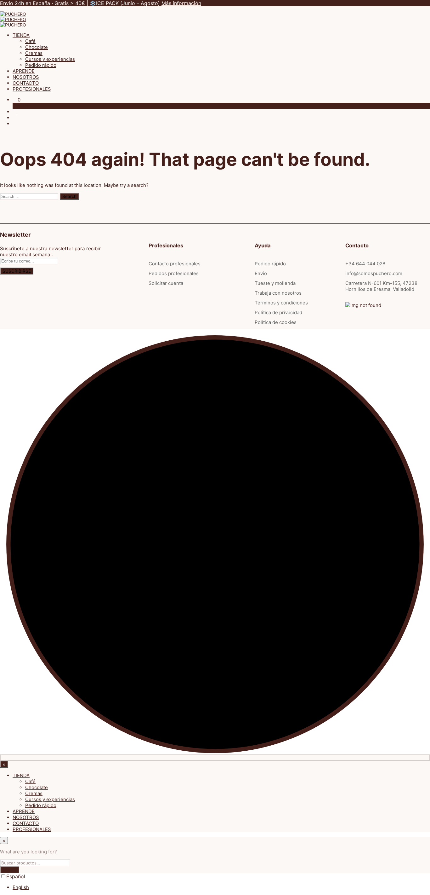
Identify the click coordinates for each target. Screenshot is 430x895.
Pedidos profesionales (174, 273)
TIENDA (21, 35)
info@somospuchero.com (373, 273)
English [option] (21, 887)
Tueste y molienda (275, 283)
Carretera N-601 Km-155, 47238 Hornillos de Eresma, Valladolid (381, 286)
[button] (16, 100)
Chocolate (36, 47)
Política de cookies (276, 322)
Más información (181, 3)
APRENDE (24, 71)
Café (30, 41)
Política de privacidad (278, 312)
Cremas (33, 53)
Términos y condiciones (281, 303)
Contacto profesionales (175, 264)
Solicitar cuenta (166, 283)
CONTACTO (26, 83)
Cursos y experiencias (50, 59)
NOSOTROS (26, 77)
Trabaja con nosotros (278, 293)
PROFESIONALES (32, 89)
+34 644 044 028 (365, 264)
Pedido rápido (40, 65)
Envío (261, 273)
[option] (221, 887)
